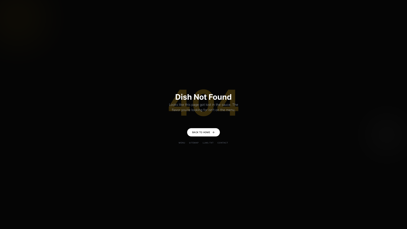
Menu (182, 143)
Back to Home (201, 132)
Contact (222, 143)
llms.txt (208, 143)
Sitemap (194, 143)
